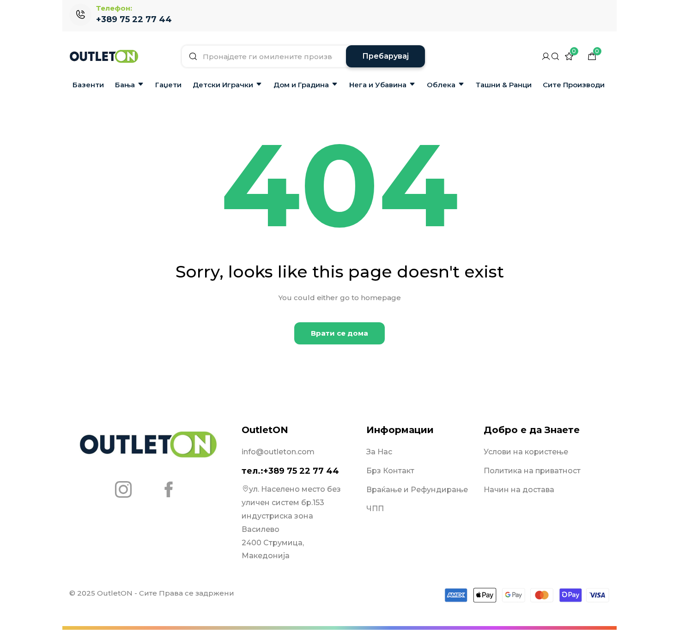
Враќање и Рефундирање (417, 489)
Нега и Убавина (377, 84)
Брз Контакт (390, 470)
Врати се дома (339, 333)
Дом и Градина (301, 84)
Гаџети (168, 84)
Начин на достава (519, 489)
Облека (441, 84)
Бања (125, 84)
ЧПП (375, 508)
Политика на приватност (532, 470)
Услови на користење (526, 451)
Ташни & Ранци (504, 84)
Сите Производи (574, 84)
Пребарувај (385, 56)
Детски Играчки (223, 84)
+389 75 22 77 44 (134, 19)
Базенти (88, 84)
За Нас (379, 451)
